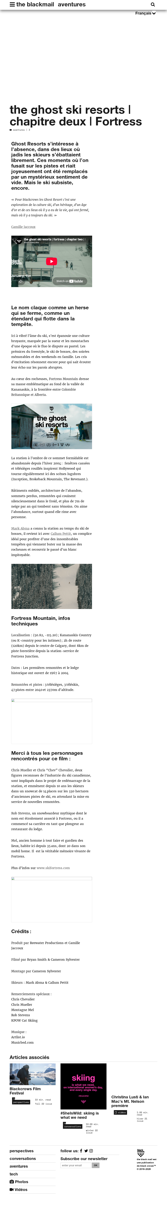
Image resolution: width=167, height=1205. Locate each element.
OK (95, 1165)
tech (14, 1174)
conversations (72, 1126)
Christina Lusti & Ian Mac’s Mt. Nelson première (130, 1101)
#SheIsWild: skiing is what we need (80, 1115)
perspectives (20, 1102)
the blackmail (35, 4)
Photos (21, 1181)
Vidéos (20, 1189)
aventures (72, 4)
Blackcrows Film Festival (25, 1090)
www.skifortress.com (53, 868)
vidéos (121, 1112)
